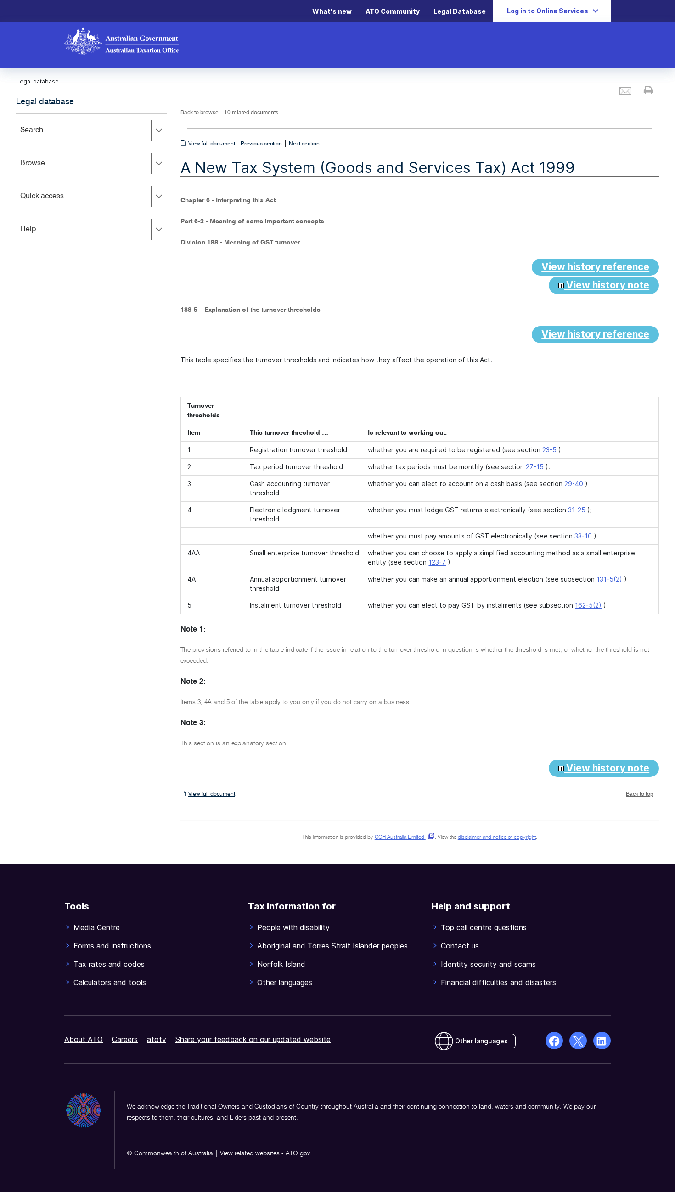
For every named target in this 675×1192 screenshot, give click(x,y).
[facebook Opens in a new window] (554, 1040)
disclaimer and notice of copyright (497, 837)
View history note (606, 285)
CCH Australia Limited (403, 837)
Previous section (261, 144)
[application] (91, 179)
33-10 (583, 536)
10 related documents (251, 113)
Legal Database (459, 11)
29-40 (573, 484)
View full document (211, 144)
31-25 (576, 510)
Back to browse (199, 113)
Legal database (45, 102)
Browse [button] (46, 169)
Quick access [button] (55, 202)
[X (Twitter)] (578, 1040)
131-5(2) (609, 579)
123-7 (437, 562)
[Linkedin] (602, 1040)
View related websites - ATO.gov (265, 1153)
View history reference (595, 266)
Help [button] (41, 235)
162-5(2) (588, 605)
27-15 (535, 467)
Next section (304, 144)
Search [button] (45, 136)
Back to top (639, 794)
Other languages (481, 1041)
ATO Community (393, 11)
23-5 (549, 450)
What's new (332, 11)
